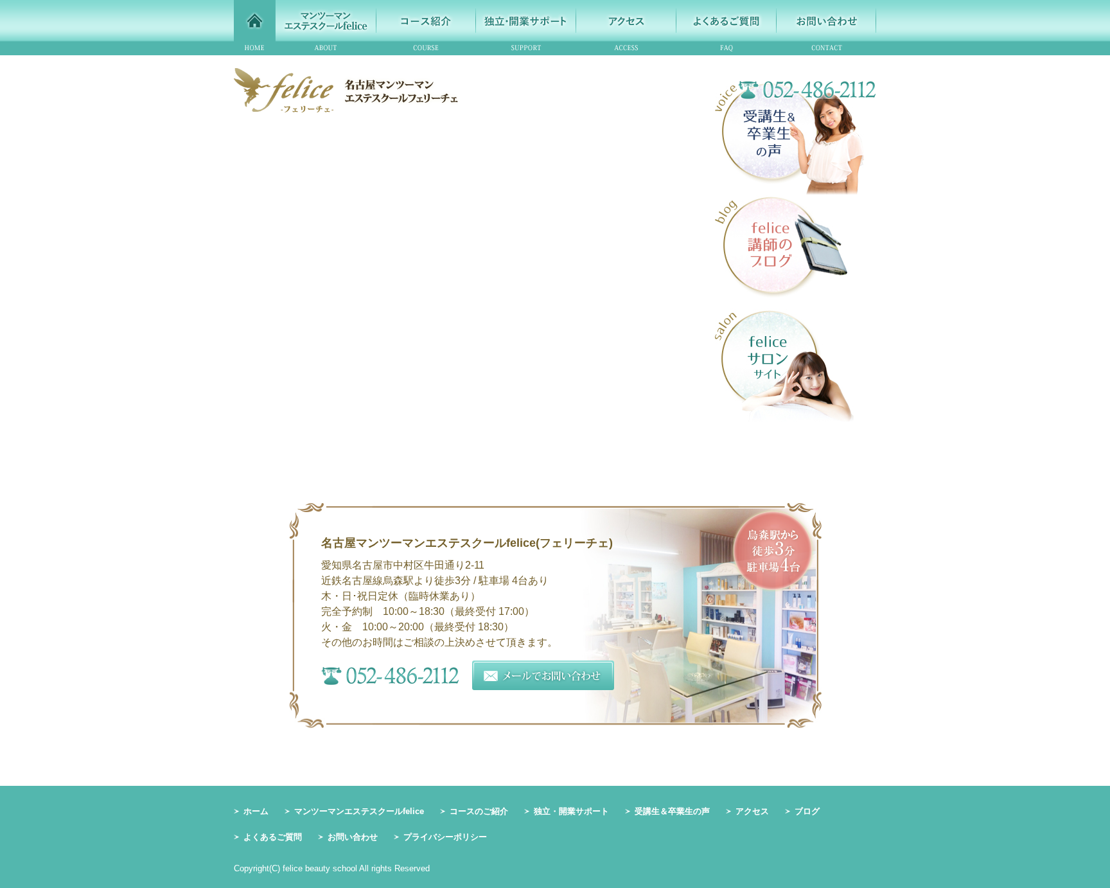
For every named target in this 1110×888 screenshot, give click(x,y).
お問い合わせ (353, 837)
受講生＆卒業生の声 (672, 811)
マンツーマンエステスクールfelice (359, 811)
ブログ (807, 811)
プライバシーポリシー (445, 837)
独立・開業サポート (571, 811)
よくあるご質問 (272, 837)
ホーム (256, 811)
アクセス (752, 811)
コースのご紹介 (479, 811)
